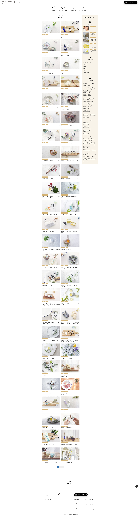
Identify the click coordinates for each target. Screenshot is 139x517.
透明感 (92, 83)
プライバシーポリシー (89, 509)
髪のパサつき (90, 101)
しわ (85, 87)
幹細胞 (85, 158)
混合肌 (85, 106)
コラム (84, 70)
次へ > (62, 466)
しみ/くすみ (86, 83)
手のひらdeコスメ (88, 501)
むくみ (85, 97)
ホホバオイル (86, 133)
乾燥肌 (91, 103)
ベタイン (94, 149)
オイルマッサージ (87, 113)
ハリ (93, 87)
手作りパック (86, 126)
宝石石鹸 (84, 68)
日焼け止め (91, 85)
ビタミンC (92, 140)
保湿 (85, 90)
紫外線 (85, 85)
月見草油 (85, 154)
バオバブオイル (92, 154)
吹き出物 (91, 99)
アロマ (84, 66)
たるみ (89, 87)
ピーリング (86, 117)
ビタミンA (86, 140)
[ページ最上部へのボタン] (136, 486)
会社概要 (87, 506)
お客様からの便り (86, 72)
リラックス (86, 99)
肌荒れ (90, 94)
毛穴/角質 (86, 92)
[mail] (71, 483)
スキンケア (85, 64)
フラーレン (86, 145)
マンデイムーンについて (89, 504)
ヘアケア (94, 119)
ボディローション (92, 158)
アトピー (89, 90)
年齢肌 (90, 106)
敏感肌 (85, 108)
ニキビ (85, 94)
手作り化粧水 (86, 122)
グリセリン (92, 145)
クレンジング (86, 115)
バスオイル (86, 156)
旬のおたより (76, 499)
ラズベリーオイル (87, 129)
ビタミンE (86, 142)
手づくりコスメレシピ (89, 499)
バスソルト (92, 156)
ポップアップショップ (87, 62)
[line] (68, 483)
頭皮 (85, 101)
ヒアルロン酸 (92, 142)
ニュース (84, 74)
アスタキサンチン (87, 135)
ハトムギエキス (87, 138)
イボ (90, 92)
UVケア (90, 108)
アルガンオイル (87, 131)
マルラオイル (92, 151)
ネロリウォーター (87, 149)
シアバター (86, 151)
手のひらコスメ (87, 124)
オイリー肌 (86, 103)
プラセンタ (94, 138)
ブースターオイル (87, 119)
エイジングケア (87, 110)
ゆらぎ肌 (90, 97)
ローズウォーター (87, 147)
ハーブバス (93, 115)
